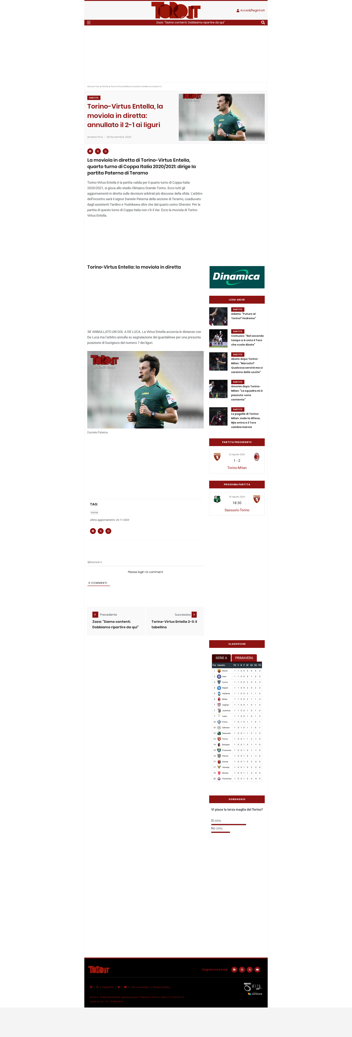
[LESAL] (237, 277)
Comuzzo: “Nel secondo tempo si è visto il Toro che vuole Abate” (247, 340)
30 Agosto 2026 (237, 497)
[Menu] (88, 22)
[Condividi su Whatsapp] (106, 151)
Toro (97, 86)
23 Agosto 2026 (237, 454)
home (94, 512)
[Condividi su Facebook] (90, 151)
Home (90, 86)
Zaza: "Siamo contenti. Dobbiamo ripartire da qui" (190, 22)
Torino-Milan (237, 468)
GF (247, 665)
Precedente (108, 615)
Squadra (221, 665)
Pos (214, 665)
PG (235, 665)
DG (255, 665)
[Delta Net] (253, 989)
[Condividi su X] (98, 151)
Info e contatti (140, 987)
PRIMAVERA (244, 658)
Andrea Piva (95, 137)
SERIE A (221, 658)
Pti (259, 665)
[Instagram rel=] (242, 970)
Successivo (183, 615)
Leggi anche (237, 299)
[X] (250, 970)
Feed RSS (108, 987)
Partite (105, 86)
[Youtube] (257, 970)
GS (251, 665)
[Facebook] (234, 970)
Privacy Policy (161, 987)
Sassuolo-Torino (237, 510)
